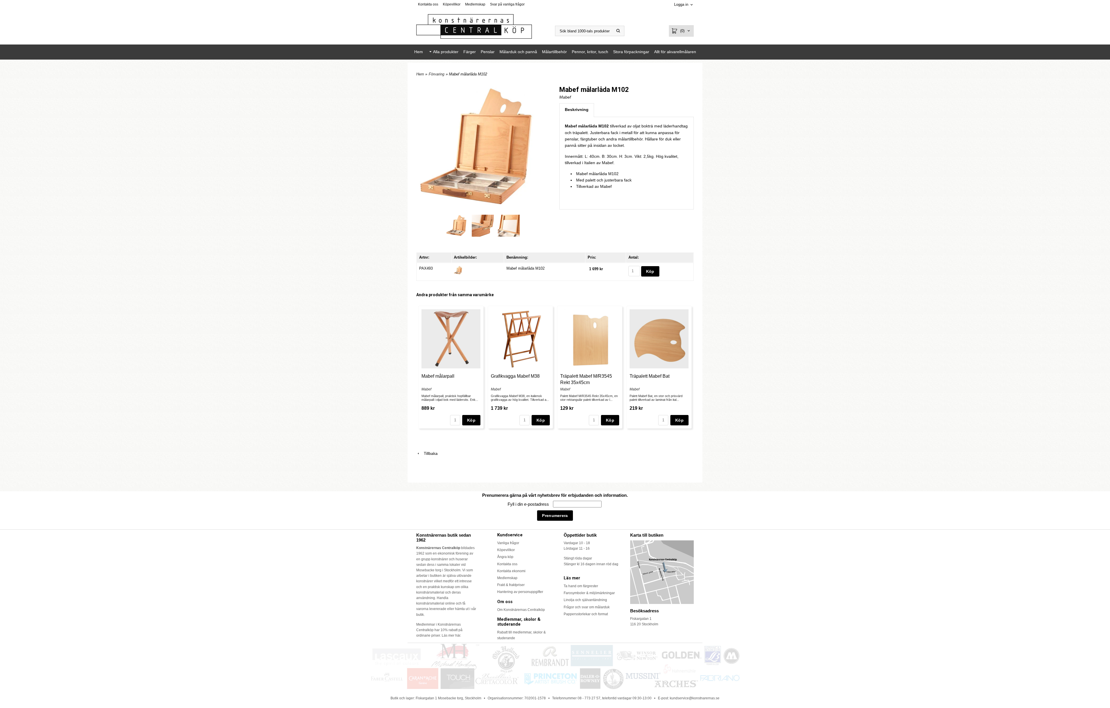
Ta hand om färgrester (581, 586)
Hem (418, 51)
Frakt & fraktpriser (511, 585)
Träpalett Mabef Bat (649, 376)
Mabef (565, 97)
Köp (471, 420)
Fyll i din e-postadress (529, 504)
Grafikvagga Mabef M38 (515, 376)
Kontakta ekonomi (511, 571)
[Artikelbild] (458, 270)
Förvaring (436, 74)
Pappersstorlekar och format (586, 614)
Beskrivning (577, 109)
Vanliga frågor (508, 543)
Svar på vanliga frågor (507, 4)
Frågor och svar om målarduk (587, 607)
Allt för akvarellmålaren (675, 51)
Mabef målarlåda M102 (525, 268)
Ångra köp (505, 557)
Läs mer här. (451, 635)
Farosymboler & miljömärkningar (589, 593)
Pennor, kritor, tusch (590, 51)
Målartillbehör (554, 51)
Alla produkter (445, 51)
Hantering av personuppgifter (520, 592)
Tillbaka (429, 453)
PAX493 (426, 268)
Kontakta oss (428, 4)
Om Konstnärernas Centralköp (521, 610)
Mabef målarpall (437, 376)
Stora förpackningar (631, 51)
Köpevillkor (451, 4)
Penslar (488, 51)
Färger (469, 51)
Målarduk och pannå (518, 51)
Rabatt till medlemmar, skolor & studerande (521, 635)
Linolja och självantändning (585, 600)
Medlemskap (475, 4)
